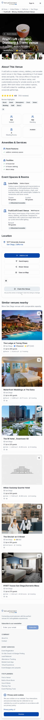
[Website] (6, 281)
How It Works (6, 683)
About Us (5, 638)
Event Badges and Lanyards (11, 668)
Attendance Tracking (9, 659)
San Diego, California (15, 244)
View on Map (24, 272)
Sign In (31, 3)
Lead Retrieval (6, 656)
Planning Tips (6, 686)
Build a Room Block (8, 680)
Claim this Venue (23, 289)
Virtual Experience (8, 665)
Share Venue (24, 267)
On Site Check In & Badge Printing (13, 653)
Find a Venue (6, 677)
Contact (4, 641)
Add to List (24, 255)
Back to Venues (11, 34)
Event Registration (8, 651)
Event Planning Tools (9, 689)
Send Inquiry (23, 261)
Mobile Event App (8, 662)
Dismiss (21, 714)
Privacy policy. (9, 709)
